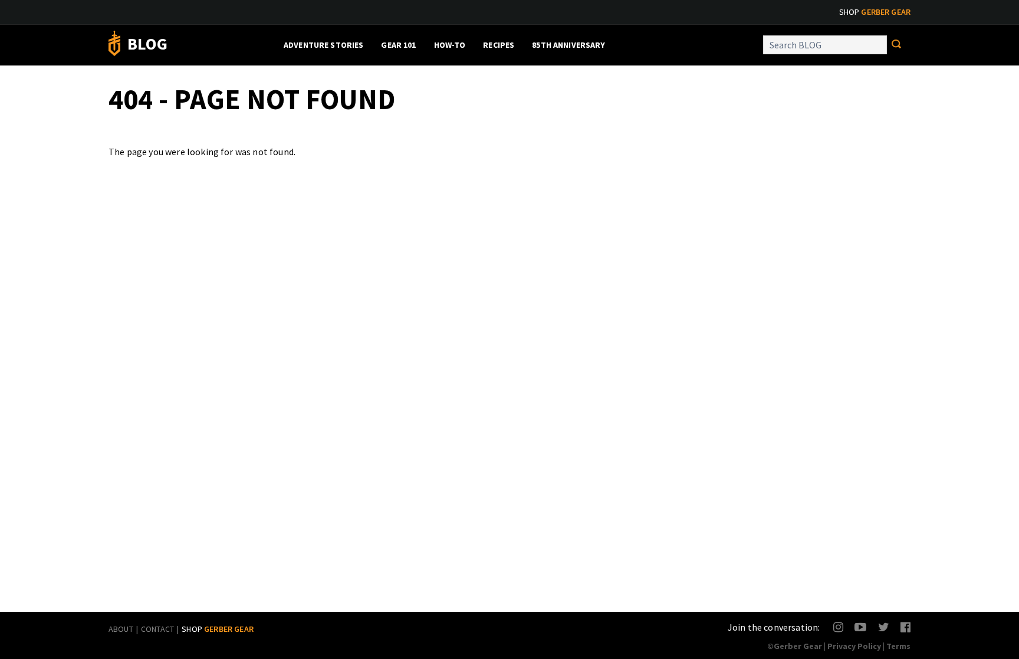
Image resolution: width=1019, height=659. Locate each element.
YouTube (860, 626)
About (121, 629)
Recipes (498, 45)
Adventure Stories (323, 45)
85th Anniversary (568, 45)
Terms (898, 646)
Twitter (883, 626)
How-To (450, 45)
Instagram (838, 626)
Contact (157, 629)
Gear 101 (398, 45)
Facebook (906, 626)
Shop (874, 11)
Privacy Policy (854, 646)
